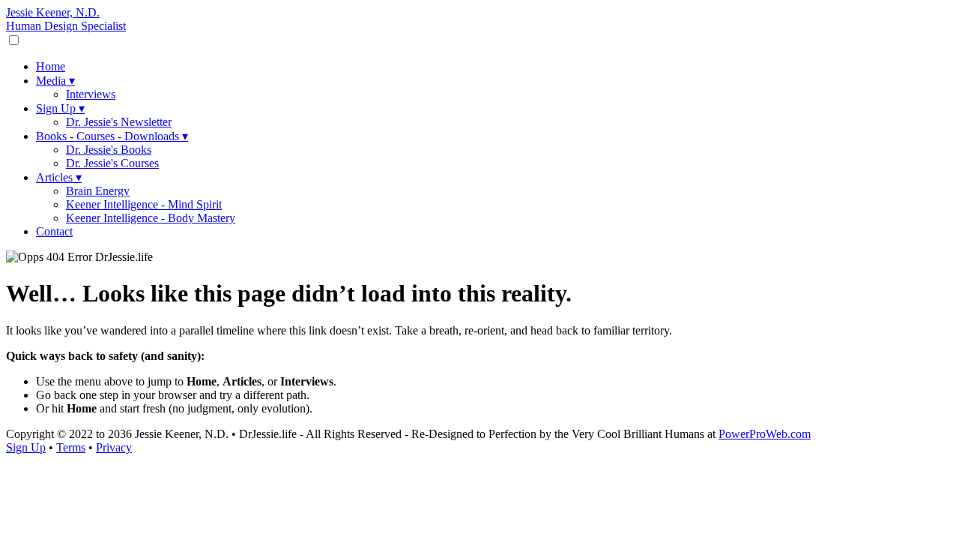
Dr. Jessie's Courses (112, 163)
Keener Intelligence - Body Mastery (150, 218)
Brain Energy (98, 190)
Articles (59, 177)
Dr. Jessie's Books (108, 149)
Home (50, 66)
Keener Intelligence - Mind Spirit (144, 204)
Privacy (114, 447)
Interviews (90, 94)
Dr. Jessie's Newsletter (119, 122)
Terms (70, 447)
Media (55, 80)
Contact (54, 231)
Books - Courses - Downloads (112, 136)
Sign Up (60, 108)
